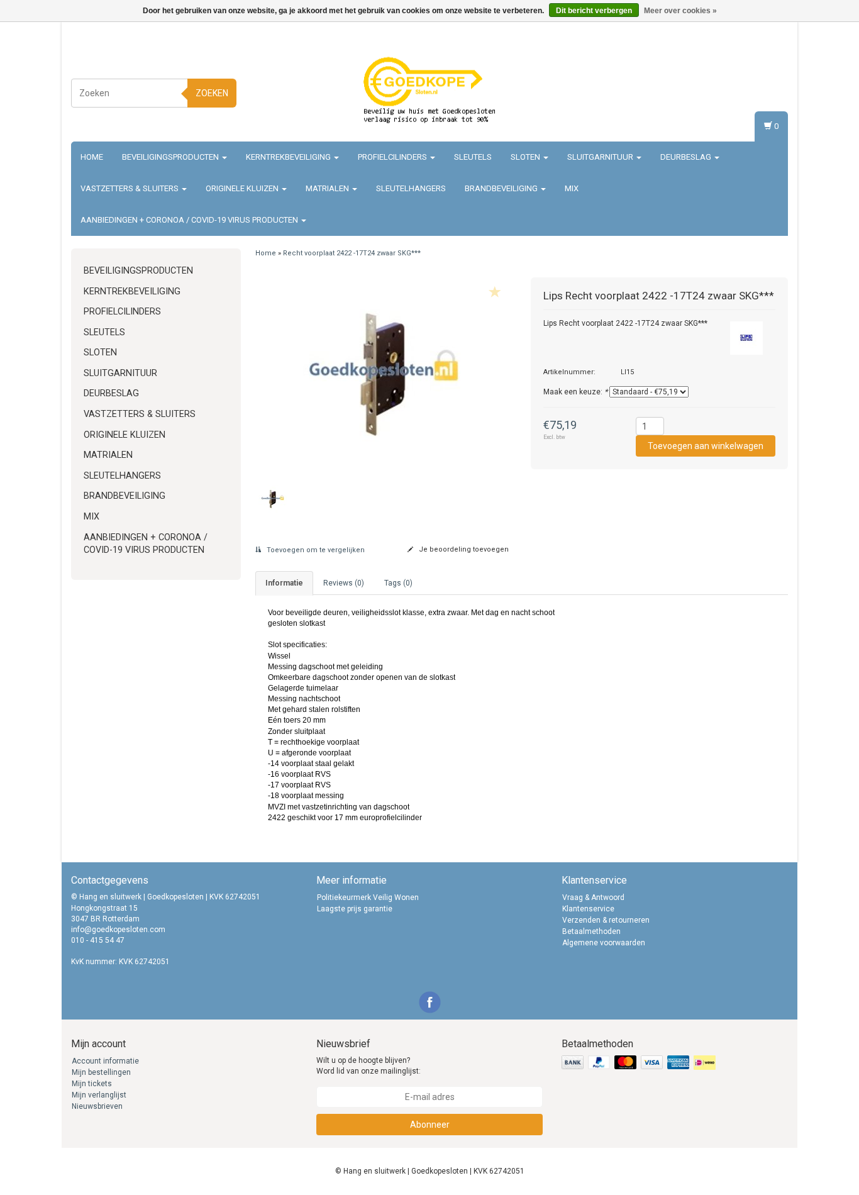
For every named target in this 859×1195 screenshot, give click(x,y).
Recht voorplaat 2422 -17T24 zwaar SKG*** (352, 253)
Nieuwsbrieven (97, 1106)
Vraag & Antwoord (593, 897)
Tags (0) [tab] (398, 583)
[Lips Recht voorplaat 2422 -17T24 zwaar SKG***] (384, 374)
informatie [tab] (284, 583)
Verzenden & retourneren (606, 920)
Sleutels (473, 157)
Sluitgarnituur (601, 157)
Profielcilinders (393, 157)
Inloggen (770, 79)
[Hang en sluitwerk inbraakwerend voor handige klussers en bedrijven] (429, 91)
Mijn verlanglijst (99, 1095)
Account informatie (105, 1061)
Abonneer (430, 1125)
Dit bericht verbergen (594, 10)
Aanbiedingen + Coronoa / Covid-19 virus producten (190, 220)
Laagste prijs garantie (354, 908)
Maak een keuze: (575, 391)
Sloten (526, 157)
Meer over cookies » (680, 10)
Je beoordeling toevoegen (463, 549)
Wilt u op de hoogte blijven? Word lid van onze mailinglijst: (368, 1066)
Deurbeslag (686, 157)
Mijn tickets (92, 1083)
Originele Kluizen (243, 188)
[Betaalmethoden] (640, 1063)
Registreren (765, 91)
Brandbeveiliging (502, 188)
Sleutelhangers (411, 188)
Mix (572, 188)
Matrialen (328, 188)
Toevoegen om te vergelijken (315, 550)
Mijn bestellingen (101, 1072)
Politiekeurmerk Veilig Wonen (368, 897)
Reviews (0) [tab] (343, 583)
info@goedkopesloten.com (118, 929)
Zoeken (212, 93)
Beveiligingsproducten (171, 157)
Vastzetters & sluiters (130, 188)
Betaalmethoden (591, 931)
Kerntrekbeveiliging (289, 157)
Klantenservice (588, 908)
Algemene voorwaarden (603, 942)
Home (91, 157)
